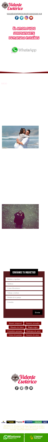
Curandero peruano (14, 331)
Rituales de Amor (17, 327)
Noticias (24, 414)
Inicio (4, 83)
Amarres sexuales (32, 323)
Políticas (24, 411)
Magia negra (33, 327)
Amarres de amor (32, 335)
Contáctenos (24, 417)
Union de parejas (15, 335)
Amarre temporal (15, 323)
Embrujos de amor (33, 331)
